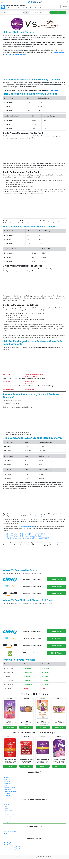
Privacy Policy (28, 856)
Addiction (7, 781)
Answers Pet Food (10, 791)
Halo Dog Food (8, 843)
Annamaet (7, 789)
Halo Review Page (58, 52)
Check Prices (56, 579)
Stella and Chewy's (10, 831)
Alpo (5, 785)
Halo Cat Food (8, 845)
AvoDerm (7, 795)
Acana (6, 779)
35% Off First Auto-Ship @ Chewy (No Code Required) (23, 536)
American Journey (10, 787)
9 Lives (6, 777)
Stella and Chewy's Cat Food (13, 849)
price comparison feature (27, 526)
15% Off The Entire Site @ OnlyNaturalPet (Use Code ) (27, 538)
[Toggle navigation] (2, 2)
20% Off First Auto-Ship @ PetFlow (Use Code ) (25, 534)
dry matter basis (52, 90)
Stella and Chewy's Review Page (15, 54)
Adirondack (8, 783)
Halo (5, 833)
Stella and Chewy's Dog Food (13, 847)
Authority (7, 793)
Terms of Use (20, 856)
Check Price (10, 728)
